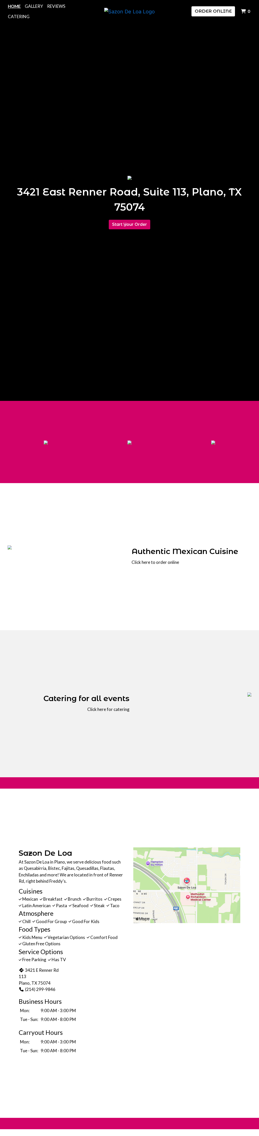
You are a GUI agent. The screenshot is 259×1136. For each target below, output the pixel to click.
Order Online (213, 11)
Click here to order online (155, 562)
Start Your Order (129, 224)
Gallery (34, 6)
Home (14, 6)
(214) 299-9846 (40, 989)
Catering (19, 16)
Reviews (56, 6)
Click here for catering (108, 709)
